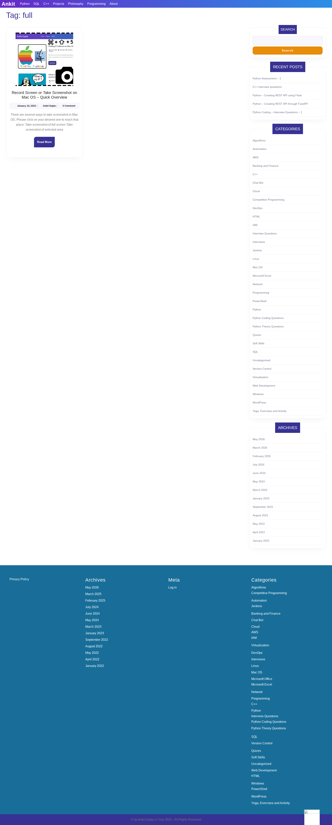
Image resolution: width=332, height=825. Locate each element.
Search (288, 29)
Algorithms (259, 140)
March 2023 (260, 489)
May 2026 (259, 439)
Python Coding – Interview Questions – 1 (277, 112)
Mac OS (257, 267)
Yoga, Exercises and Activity (269, 410)
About (114, 3)
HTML (256, 216)
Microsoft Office (261, 679)
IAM (255, 225)
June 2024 (259, 473)
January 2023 (261, 498)
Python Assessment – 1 (267, 78)
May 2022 (259, 523)
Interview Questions (265, 233)
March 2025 (260, 447)
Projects (58, 3)
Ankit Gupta (49, 106)
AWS (255, 157)
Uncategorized (261, 360)
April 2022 (259, 532)
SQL (36, 3)
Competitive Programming (268, 199)
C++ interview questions (267, 86)
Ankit (8, 4)
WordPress (259, 402)
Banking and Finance (265, 165)
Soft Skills (258, 343)
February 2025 (262, 456)
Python (25, 3)
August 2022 (260, 515)
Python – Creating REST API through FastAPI (280, 103)
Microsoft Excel (262, 275)
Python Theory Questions (268, 326)
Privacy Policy (19, 579)
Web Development (264, 385)
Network (258, 284)
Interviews (259, 241)
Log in (172, 587)
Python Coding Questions (268, 318)
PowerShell (259, 301)
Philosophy (75, 3)
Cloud (256, 191)
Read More (46, 143)
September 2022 (263, 506)
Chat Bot (258, 182)
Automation (259, 148)
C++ (46, 3)
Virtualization (260, 377)
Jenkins (257, 250)
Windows (258, 394)
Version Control (262, 368)
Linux (256, 258)
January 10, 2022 (26, 106)
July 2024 (258, 464)
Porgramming (96, 3)
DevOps (257, 208)
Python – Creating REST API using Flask (277, 95)
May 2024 (259, 481)
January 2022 (261, 540)
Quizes (257, 334)
